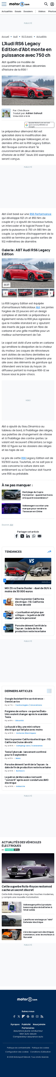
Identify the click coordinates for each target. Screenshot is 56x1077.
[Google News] (28, 1016)
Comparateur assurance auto (28, 1037)
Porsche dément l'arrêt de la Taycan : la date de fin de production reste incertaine (28, 766)
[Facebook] (14, 1016)
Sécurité (19, 720)
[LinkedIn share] (28, 536)
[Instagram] (32, 1016)
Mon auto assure (28, 1034)
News (18, 758)
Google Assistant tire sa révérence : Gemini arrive (24, 700)
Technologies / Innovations (28, 705)
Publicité (26, 1024)
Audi (15, 36)
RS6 (24, 458)
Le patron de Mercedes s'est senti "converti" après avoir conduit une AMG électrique (27, 779)
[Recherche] (46, 4)
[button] (5, 293)
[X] (18, 1016)
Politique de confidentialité (18, 1048)
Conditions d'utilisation (40, 1052)
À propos (15, 1024)
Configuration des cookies (17, 1052)
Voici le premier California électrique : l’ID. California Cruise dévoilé (28, 741)
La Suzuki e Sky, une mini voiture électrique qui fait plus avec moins (24, 728)
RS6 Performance (40, 214)
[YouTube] (37, 1016)
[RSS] (41, 1016)
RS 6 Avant (27, 36)
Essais (18, 11)
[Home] (19, 4)
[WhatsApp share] (33, 536)
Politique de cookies (40, 1048)
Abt (38, 307)
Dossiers (28, 11)
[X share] (22, 536)
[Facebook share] (16, 536)
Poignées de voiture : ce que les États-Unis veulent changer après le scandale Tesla (26, 714)
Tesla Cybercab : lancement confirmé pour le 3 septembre (25, 753)
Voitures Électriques (26, 733)
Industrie (20, 786)
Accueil (5, 36)
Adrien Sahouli (34, 113)
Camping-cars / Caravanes (29, 746)
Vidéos (41, 11)
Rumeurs (20, 771)
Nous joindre (39, 1024)
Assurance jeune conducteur (28, 1031)
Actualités (7, 11)
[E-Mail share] (39, 536)
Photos (52, 11)
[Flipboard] (23, 1016)
